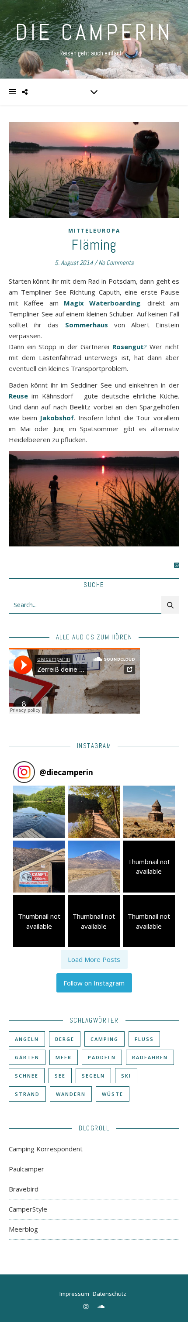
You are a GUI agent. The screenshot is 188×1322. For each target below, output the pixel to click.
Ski (126, 1075)
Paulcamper (26, 1168)
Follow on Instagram (94, 983)
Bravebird (23, 1189)
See (60, 1075)
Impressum (74, 1294)
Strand (27, 1094)
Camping (104, 1039)
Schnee (26, 1075)
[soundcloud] (100, 1306)
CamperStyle (28, 1209)
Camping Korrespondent (46, 1148)
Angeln (27, 1039)
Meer (64, 1057)
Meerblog (23, 1229)
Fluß (144, 1039)
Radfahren (150, 1057)
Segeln (93, 1075)
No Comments (116, 262)
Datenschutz (109, 1294)
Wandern (71, 1094)
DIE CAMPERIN (94, 32)
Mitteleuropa (94, 230)
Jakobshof (57, 417)
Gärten (27, 1057)
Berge (64, 1039)
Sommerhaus (86, 324)
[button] (39, 812)
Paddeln (102, 1057)
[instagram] (87, 1306)
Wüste (112, 1094)
